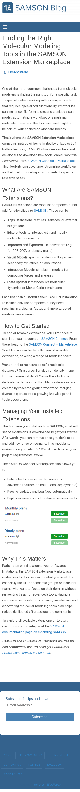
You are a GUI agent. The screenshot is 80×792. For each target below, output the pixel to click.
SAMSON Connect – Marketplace (52, 160)
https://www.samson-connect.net (26, 651)
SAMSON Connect (54, 337)
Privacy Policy (31, 753)
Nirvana (39, 783)
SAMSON (40, 209)
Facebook (54, 763)
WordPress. (54, 783)
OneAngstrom (18, 71)
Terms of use (59, 753)
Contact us (12, 763)
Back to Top (13, 773)
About (8, 753)
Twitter (34, 763)
